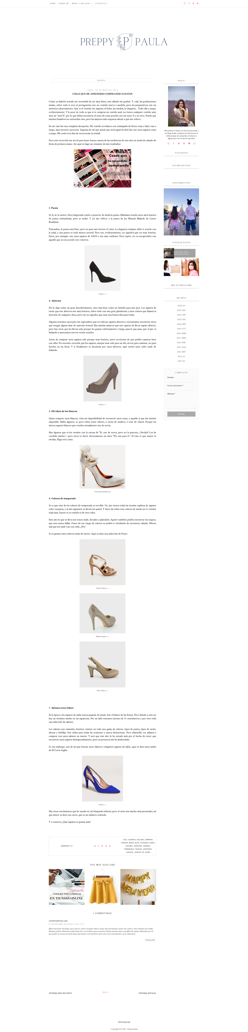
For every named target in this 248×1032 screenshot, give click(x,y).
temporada (129, 849)
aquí (105, 294)
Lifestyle (100, 3)
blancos (132, 840)
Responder (150, 940)
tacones (146, 846)
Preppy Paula (132, 1029)
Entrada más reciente (60, 993)
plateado (144, 843)
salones (129, 846)
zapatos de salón (142, 852)
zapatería (147, 849)
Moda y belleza (81, 3)
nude (137, 843)
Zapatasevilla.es (58, 921)
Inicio (105, 992)
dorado (124, 843)
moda (131, 843)
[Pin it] (106, 846)
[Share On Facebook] (98, 846)
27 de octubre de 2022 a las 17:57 (66, 924)
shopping (138, 846)
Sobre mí (64, 3)
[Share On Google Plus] (102, 846)
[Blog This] (109, 846)
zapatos (129, 852)
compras (149, 840)
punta (152, 843)
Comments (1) (67, 846)
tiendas (138, 849)
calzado (140, 840)
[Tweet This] (95, 846)
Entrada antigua (147, 993)
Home (53, 3)
